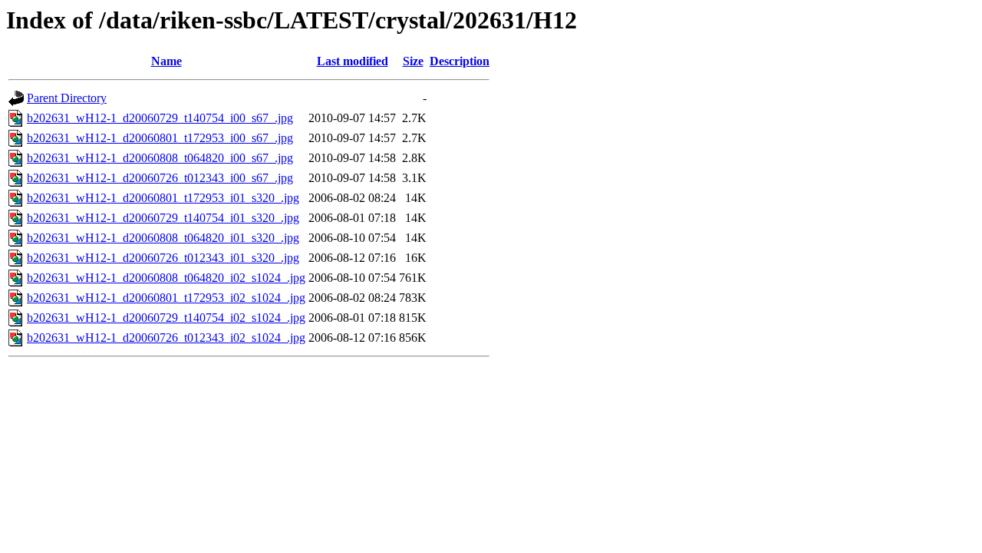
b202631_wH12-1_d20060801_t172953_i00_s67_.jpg (160, 137)
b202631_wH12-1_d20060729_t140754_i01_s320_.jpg (163, 217)
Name (166, 61)
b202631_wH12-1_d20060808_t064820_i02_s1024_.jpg (166, 277)
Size (413, 61)
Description (459, 61)
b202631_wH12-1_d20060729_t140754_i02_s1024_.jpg (166, 317)
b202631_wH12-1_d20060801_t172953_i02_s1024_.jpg (166, 297)
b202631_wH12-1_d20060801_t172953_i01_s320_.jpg (163, 197)
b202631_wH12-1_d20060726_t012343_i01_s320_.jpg (163, 257)
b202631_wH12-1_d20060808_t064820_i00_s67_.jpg (160, 157)
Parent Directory (67, 97)
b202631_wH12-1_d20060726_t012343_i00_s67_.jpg (160, 177)
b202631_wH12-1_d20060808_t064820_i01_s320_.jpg (163, 237)
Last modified (352, 61)
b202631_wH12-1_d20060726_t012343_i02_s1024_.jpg (166, 337)
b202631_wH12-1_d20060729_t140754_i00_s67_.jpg (160, 117)
